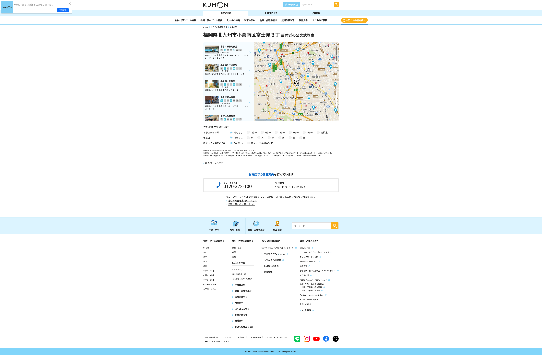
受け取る (63, 10)
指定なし (238, 132)
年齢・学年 (214, 229)
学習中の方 (293, 4)
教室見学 (303, 20)
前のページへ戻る (214, 163)
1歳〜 (268, 132)
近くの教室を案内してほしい (242, 200)
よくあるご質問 (319, 20)
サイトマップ (228, 337)
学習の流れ (249, 20)
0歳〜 (254, 132)
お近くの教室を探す (356, 20)
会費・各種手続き (268, 20)
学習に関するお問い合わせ (241, 204)
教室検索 (277, 229)
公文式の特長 (233, 20)
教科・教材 (235, 229)
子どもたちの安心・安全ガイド (217, 341)
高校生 (324, 132)
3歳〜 (296, 132)
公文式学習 (226, 13)
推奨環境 (241, 337)
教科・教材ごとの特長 (211, 20)
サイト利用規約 (255, 337)
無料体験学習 (287, 20)
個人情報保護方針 (212, 337)
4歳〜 (310, 132)
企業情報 (316, 13)
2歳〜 (282, 132)
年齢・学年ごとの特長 (185, 20)
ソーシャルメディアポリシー (276, 337)
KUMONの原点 (271, 13)
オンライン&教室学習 (262, 143)
